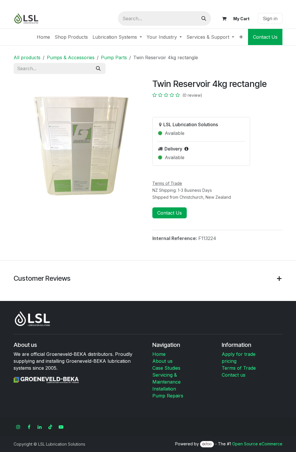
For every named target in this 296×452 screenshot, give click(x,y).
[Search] (204, 18)
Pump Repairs (167, 396)
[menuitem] (43, 37)
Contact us (233, 375)
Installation (164, 389)
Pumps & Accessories (71, 57)
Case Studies (166, 368)
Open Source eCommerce (257, 443)
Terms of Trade (239, 368)
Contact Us (265, 37)
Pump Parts (114, 57)
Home (159, 354)
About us (162, 361)
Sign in (270, 18)
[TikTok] (50, 426)
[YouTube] (61, 426)
